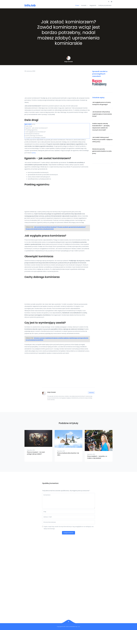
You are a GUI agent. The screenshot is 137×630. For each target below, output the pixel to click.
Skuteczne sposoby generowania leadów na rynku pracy (102, 151)
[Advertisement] (57, 85)
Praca (77, 5)
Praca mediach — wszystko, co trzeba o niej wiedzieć (97, 457)
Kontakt (83, 5)
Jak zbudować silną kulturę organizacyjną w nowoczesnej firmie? (102, 114)
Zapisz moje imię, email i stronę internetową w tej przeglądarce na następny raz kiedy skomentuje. (69, 528)
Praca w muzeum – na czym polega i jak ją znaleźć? (36, 453)
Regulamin (93, 5)
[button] (109, 2)
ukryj (33, 124)
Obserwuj (91, 392)
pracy (34, 153)
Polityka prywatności (104, 5)
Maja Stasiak (68, 61)
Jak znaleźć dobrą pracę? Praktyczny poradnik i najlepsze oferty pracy (102, 139)
